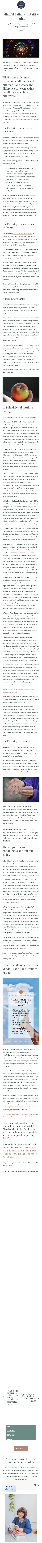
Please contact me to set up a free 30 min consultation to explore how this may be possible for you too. (20, 1152)
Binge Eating (10, 24)
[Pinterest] (35, 1485)
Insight (5, 1171)
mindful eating (22, 1171)
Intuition (12, 1171)
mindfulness (24, 27)
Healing (25, 24)
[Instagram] (38, 1485)
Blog (18, 24)
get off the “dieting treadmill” (22, 233)
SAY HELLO (21, 1448)
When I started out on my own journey (15, 318)
